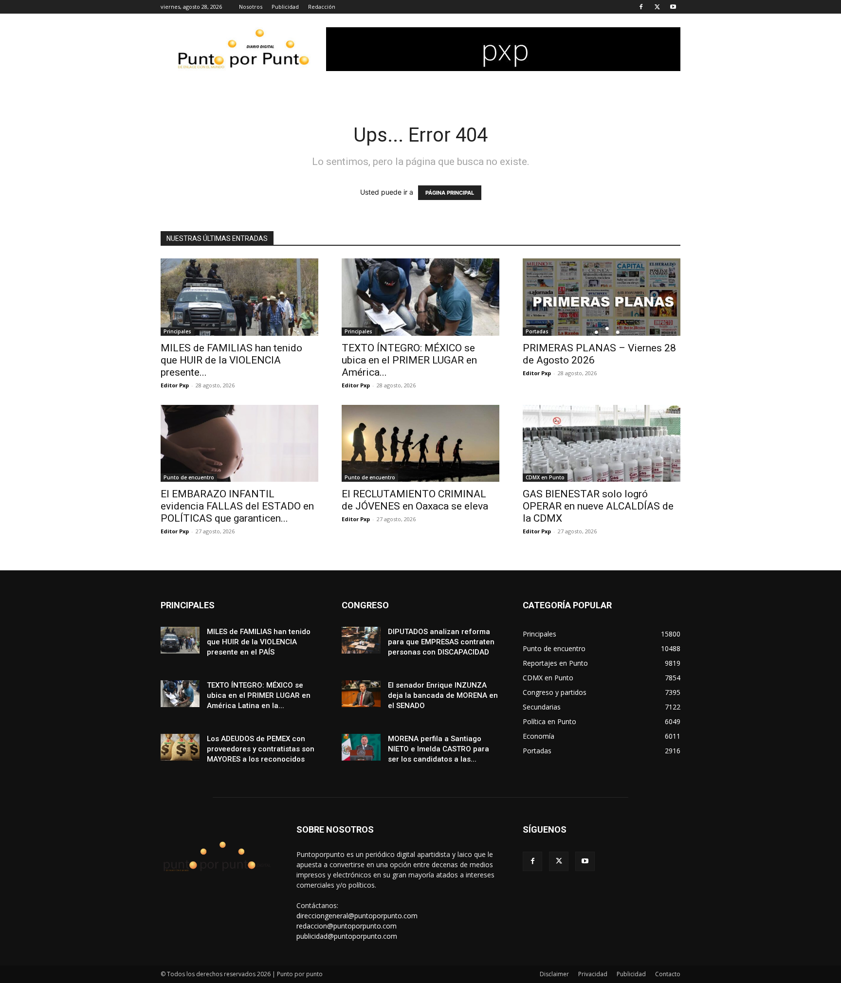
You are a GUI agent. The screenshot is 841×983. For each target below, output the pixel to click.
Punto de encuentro (189, 477)
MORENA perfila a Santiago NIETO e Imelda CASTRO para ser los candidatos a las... (438, 749)
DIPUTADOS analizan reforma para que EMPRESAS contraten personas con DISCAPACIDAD (441, 641)
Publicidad (285, 6)
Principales (177, 331)
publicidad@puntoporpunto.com (346, 936)
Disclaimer (554, 974)
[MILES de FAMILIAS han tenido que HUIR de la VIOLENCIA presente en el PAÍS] (239, 297)
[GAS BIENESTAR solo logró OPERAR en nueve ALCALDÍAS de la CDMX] (601, 443)
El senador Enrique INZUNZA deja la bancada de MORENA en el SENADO (443, 695)
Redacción (321, 6)
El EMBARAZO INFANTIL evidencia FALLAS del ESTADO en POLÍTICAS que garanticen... (237, 506)
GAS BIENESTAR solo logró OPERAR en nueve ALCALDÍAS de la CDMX (598, 506)
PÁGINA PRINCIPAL (449, 192)
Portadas (537, 331)
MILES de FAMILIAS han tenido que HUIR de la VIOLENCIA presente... (231, 360)
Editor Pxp (175, 385)
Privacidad (592, 974)
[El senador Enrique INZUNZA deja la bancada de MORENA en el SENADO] (361, 693)
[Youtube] (673, 7)
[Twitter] (657, 7)
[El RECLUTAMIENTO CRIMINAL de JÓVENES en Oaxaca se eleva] (420, 443)
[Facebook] (641, 7)
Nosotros (250, 6)
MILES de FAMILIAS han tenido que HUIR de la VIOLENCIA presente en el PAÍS (259, 641)
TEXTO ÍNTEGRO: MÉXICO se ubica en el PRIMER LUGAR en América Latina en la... (259, 695)
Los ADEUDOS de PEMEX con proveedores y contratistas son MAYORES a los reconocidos (260, 749)
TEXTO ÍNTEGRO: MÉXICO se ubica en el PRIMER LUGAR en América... (409, 360)
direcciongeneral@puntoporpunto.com (357, 915)
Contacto (667, 974)
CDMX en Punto (545, 477)
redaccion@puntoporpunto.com (346, 925)
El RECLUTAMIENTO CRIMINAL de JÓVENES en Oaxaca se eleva (415, 500)
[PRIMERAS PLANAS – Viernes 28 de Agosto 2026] (601, 297)
